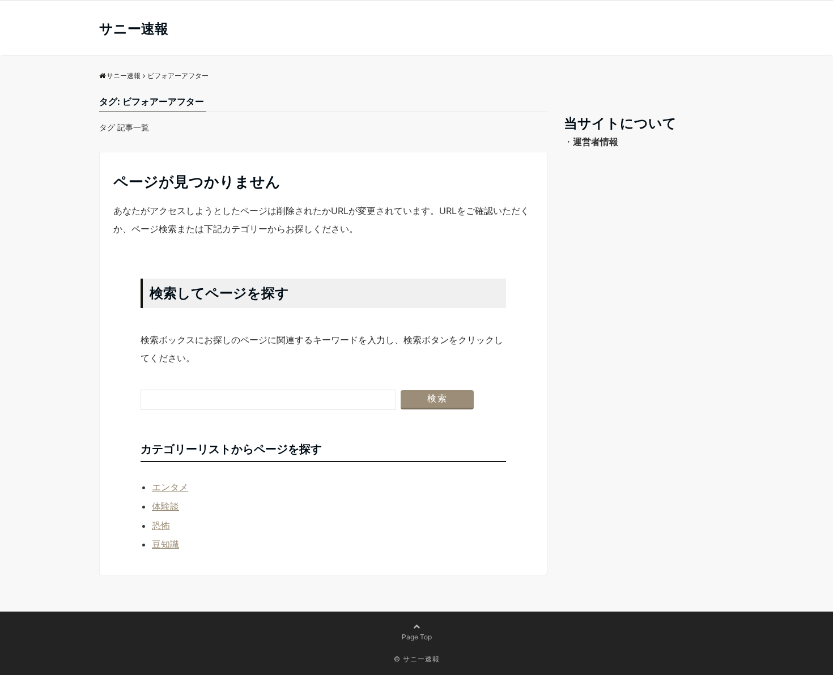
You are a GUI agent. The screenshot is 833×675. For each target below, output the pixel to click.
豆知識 (165, 544)
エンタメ (170, 487)
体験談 (165, 506)
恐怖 (161, 525)
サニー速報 (133, 29)
